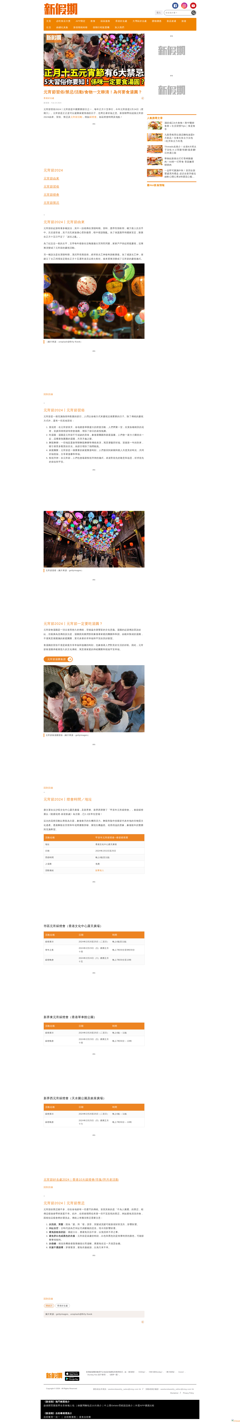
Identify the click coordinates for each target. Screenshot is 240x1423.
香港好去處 (121, 21)
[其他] (142, 99)
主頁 (48, 21)
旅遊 (184, 21)
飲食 (93, 21)
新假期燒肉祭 (80, 27)
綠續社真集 (62, 27)
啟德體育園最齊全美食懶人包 (59, 1405)
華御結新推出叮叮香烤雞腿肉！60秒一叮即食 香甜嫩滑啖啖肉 (179, 161)
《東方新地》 (170, 1372)
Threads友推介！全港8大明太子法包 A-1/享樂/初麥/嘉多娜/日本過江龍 (180, 149)
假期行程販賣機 (101, 27)
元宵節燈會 (51, 194)
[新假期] (82, 9)
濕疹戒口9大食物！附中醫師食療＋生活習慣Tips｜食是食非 (179, 126)
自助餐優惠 (70, 1417)
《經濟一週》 (114, 1375)
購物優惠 (157, 21)
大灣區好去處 (139, 21)
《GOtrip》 (141, 1372)
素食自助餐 (85, 1417)
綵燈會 (93, 117)
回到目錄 (48, 394)
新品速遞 (171, 21)
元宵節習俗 (51, 186)
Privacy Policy (188, 1393)
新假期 (46, 103)
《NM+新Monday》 (155, 1372)
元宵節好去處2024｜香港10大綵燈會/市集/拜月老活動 (81, 1179)
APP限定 (80, 21)
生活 (48, 27)
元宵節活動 (76, 117)
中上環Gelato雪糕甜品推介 (118, 1405)
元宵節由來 (51, 178)
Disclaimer (174, 1393)
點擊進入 (100, 870)
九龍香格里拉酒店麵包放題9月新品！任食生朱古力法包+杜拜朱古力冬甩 (179, 137)
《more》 (181, 1372)
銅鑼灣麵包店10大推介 (90, 1405)
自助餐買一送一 (52, 1417)
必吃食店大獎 (63, 21)
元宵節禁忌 (51, 202)
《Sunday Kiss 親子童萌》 (96, 1375)
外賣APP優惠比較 (144, 1405)
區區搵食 (105, 21)
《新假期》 (131, 1372)
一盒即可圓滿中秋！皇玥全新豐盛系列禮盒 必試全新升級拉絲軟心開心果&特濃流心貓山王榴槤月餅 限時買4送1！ (180, 173)
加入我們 (119, 27)
